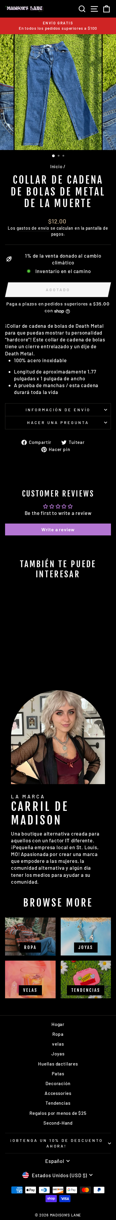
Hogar (58, 1024)
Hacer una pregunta (58, 422)
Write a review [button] (58, 529)
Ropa (57, 1034)
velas (58, 1043)
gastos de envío (33, 228)
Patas (58, 1073)
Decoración (58, 1083)
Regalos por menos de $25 (58, 1113)
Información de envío (58, 409)
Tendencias (58, 1103)
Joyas (57, 1053)
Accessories (58, 1093)
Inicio (56, 166)
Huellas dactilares (58, 1063)
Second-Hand (58, 1123)
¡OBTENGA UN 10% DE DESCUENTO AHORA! (56, 1143)
